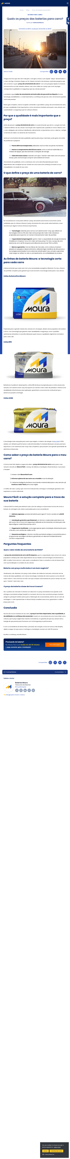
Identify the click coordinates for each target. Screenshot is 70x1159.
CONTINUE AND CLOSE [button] (56, 1151)
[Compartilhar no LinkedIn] (60, 71)
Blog (27, 10)
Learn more (57, 1147)
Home (21, 10)
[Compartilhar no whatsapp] (51, 71)
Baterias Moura (38, 22)
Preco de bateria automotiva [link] (41, 10)
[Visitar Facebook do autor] (17, 690)
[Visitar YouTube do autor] (33, 690)
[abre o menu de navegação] (68, 3)
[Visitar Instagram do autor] (21, 690)
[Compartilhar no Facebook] (56, 71)
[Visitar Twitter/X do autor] (29, 690)
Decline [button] (45, 1151)
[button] (48, 1154)
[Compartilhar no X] (64, 71)
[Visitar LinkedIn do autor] (25, 690)
